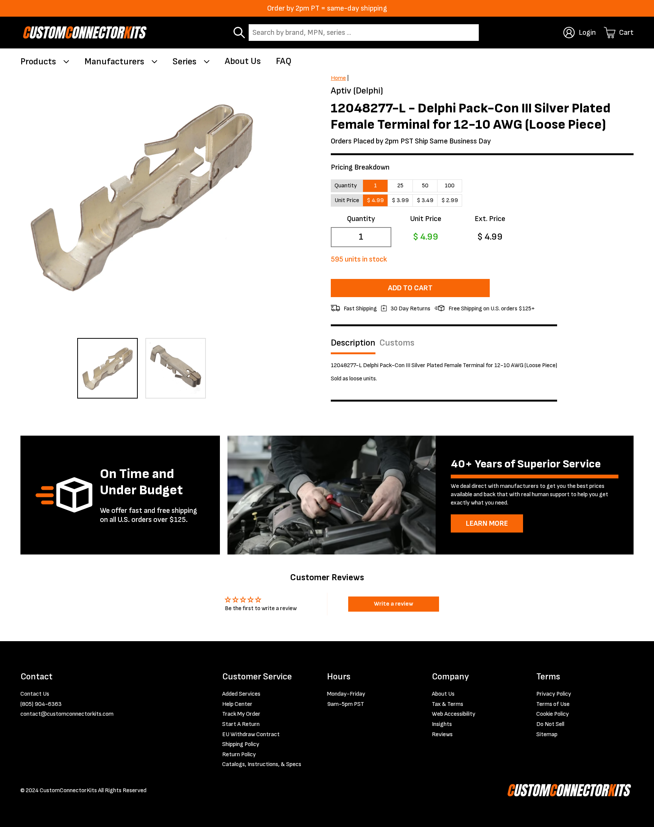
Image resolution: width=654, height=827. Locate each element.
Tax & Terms (447, 704)
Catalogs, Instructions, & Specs (261, 764)
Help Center (237, 704)
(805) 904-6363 (41, 704)
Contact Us (34, 694)
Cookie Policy (552, 714)
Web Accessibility (453, 714)
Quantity (361, 218)
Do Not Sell (550, 724)
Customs (396, 343)
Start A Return (241, 724)
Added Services (241, 694)
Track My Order (241, 714)
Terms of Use (553, 704)
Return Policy (239, 754)
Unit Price (425, 218)
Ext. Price (490, 218)
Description (353, 343)
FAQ (283, 61)
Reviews (442, 734)
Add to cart (410, 288)
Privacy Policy (553, 694)
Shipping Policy (240, 744)
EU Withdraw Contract (251, 734)
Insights (442, 724)
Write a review (393, 603)
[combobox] (364, 32)
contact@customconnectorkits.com (67, 714)
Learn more (487, 523)
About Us (243, 61)
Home (338, 78)
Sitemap (546, 734)
